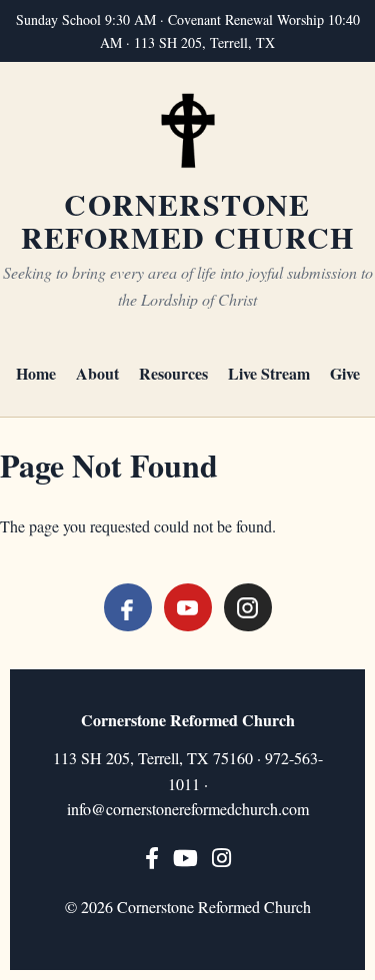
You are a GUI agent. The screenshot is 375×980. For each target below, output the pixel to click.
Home (36, 373)
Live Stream (269, 373)
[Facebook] (128, 607)
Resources (173, 373)
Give (345, 373)
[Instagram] (248, 607)
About (97, 373)
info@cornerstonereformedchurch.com (188, 808)
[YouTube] (188, 607)
